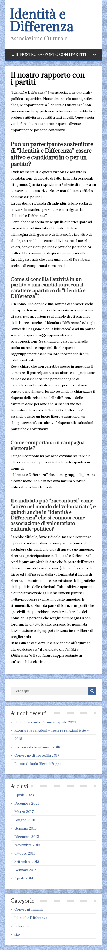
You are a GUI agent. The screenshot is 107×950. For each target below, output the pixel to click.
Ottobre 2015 (25, 853)
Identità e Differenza (41, 20)
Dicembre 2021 (26, 803)
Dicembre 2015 (26, 836)
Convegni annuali (28, 909)
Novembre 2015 (27, 845)
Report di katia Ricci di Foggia (38, 763)
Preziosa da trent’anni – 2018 (37, 747)
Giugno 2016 (24, 820)
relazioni (21, 926)
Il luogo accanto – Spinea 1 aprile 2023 (45, 722)
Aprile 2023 (24, 795)
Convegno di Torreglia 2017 (36, 755)
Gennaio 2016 (25, 828)
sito (17, 934)
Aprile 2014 (23, 878)
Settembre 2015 (26, 861)
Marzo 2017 (24, 811)
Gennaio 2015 (25, 870)
